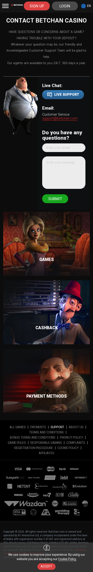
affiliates (46, 453)
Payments (38, 427)
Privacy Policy (71, 437)
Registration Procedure (33, 447)
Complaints (75, 442)
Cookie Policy (68, 447)
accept (46, 566)
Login (64, 6)
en (89, 6)
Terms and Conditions (46, 432)
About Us (76, 427)
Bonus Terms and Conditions (32, 437)
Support (57, 427)
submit (55, 198)
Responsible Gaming (46, 442)
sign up (37, 6)
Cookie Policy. (67, 559)
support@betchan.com (59, 118)
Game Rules (17, 442)
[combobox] (86, 6)
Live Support (66, 94)
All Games (18, 427)
